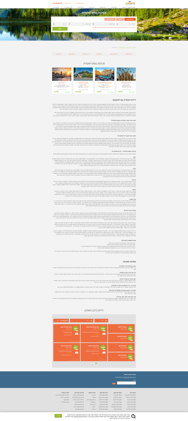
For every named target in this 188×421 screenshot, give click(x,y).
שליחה (114, 383)
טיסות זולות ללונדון (131, 402)
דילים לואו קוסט (104, 392)
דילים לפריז (58, 54)
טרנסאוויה (93, 402)
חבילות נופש (103, 7)
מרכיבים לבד (110, 19)
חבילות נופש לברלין (79, 402)
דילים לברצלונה (114, 54)
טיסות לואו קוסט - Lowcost (128, 7)
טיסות (119, 19)
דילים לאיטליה (115, 47)
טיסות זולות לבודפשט (117, 404)
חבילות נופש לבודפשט (78, 395)
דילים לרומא (72, 54)
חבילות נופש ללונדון (79, 404)
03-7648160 (57, 3)
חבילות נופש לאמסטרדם (78, 397)
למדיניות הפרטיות (78, 416)
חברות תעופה (91, 392)
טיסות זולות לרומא (117, 400)
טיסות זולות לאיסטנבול (116, 407)
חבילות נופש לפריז (79, 409)
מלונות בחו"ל (56, 7)
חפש (60, 29)
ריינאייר (93, 407)
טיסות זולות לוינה (118, 402)
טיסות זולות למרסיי (103, 395)
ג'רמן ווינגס (92, 404)
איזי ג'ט (93, 395)
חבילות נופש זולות (79, 392)
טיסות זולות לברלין (131, 400)
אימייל (134, 380)
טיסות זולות (114, 7)
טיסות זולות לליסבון (103, 400)
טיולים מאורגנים (68, 7)
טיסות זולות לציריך (103, 402)
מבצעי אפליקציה (65, 402)
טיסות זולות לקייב (118, 409)
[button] (117, 24)
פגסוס (94, 397)
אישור (58, 416)
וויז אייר (93, 409)
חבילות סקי (91, 7)
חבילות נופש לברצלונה (78, 400)
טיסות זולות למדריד (131, 404)
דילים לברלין (99, 54)
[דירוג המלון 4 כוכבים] (108, 86)
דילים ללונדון (86, 54)
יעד (134, 24)
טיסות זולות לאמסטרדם (130, 395)
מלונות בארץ (81, 7)
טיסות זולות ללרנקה (103, 397)
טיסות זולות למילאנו (103, 407)
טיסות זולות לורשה (103, 404)
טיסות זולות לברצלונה (131, 397)
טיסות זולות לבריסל (103, 409)
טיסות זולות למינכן (131, 407)
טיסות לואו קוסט (117, 392)
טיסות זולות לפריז (118, 395)
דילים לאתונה (129, 54)
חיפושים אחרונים (80, 3)
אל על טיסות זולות (91, 400)
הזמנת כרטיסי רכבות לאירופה (62, 395)
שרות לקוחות (68, 3)
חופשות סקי (66, 400)
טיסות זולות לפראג (117, 397)
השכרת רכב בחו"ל (65, 397)
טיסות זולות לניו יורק (131, 409)
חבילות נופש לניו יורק (79, 407)
